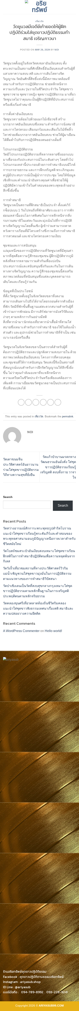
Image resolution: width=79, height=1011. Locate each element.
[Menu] (5, 7)
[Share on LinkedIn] (57, 402)
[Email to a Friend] (43, 402)
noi (56, 49)
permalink (67, 416)
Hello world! (53, 631)
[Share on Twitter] (35, 402)
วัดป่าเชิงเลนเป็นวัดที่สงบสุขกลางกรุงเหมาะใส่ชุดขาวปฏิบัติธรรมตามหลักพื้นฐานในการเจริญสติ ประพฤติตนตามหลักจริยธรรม (37, 591)
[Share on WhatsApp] (21, 402)
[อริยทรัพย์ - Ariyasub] (39, 7)
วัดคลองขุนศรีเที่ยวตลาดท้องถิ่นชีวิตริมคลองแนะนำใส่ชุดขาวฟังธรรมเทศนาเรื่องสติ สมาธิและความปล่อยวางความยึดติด (38, 608)
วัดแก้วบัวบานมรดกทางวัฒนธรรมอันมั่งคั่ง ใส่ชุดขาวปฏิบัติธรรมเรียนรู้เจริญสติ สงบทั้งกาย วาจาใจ (58, 467)
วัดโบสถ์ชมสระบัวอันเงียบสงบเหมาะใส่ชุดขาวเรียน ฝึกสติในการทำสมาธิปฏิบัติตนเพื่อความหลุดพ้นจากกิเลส (39, 556)
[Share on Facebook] (28, 402)
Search (8, 497)
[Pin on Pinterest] (50, 402)
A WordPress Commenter (21, 631)
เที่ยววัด (39, 21)
